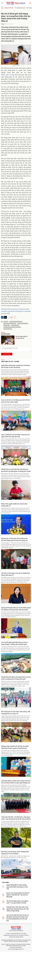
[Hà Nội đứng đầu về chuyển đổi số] (7, 340)
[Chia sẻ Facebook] (2, 317)
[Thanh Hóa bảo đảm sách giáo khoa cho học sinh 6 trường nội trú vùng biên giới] (16, 698)
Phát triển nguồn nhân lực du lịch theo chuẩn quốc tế (14, 505)
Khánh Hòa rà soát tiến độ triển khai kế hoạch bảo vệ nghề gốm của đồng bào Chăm (16, 470)
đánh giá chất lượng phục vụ (16, 321)
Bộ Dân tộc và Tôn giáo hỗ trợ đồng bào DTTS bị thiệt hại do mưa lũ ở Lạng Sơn (14, 539)
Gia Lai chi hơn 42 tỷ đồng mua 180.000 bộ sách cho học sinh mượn (15, 401)
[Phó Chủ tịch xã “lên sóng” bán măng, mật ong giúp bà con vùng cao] (16, 732)
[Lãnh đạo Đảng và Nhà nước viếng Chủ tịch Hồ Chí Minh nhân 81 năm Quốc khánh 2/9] (16, 803)
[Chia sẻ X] (5, 317)
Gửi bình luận (7, 354)
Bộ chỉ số (6, 321)
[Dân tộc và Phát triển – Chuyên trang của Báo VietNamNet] (10, 3)
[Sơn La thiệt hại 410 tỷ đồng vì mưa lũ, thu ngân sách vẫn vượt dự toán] (16, 455)
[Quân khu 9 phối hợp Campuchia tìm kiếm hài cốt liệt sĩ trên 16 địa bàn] (16, 386)
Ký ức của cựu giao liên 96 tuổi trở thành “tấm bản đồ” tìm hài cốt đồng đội (17, 895)
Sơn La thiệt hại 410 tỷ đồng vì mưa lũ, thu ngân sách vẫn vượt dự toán (15, 435)
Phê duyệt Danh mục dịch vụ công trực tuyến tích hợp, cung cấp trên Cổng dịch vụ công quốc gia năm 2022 (16, 311)
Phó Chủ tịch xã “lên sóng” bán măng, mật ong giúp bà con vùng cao (15, 712)
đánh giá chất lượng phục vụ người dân (12, 327)
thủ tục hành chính (8, 328)
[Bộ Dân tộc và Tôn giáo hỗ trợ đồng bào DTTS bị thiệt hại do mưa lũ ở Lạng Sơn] (16, 559)
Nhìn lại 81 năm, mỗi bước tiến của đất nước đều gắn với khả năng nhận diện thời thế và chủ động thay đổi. (15, 856)
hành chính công (15, 325)
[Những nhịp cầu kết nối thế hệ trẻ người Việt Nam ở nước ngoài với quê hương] (16, 767)
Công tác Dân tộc (8, 8)
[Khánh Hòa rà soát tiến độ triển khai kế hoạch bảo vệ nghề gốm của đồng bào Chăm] (16, 490)
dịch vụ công (10, 75)
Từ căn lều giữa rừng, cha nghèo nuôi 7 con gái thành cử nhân (17, 902)
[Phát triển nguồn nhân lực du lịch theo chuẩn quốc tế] (16, 524)
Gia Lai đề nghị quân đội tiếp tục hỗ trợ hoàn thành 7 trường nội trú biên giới (14, 643)
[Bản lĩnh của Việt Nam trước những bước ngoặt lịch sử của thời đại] (16, 869)
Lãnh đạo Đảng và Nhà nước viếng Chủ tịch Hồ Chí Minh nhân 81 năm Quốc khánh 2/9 (16, 782)
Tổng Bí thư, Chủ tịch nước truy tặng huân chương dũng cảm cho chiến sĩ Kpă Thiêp (17, 909)
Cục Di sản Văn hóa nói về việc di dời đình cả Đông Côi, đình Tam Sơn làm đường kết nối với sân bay (17, 918)
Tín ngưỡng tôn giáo (20, 8)
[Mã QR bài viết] (14, 317)
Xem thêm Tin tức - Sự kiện (10, 361)
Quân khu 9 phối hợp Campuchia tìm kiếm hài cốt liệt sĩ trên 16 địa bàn (15, 366)
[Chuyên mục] (2, 3)
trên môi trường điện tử (23, 323)
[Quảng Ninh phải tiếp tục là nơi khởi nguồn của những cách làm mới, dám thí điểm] (16, 628)
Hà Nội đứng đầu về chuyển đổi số (22, 337)
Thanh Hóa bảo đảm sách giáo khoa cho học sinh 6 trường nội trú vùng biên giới (16, 678)
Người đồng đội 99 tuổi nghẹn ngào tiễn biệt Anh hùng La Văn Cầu (17, 887)
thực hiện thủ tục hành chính (10, 323)
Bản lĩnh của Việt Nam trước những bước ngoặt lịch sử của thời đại (15, 853)
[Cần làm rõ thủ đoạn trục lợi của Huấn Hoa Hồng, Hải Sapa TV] (16, 594)
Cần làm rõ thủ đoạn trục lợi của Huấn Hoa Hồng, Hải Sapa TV (15, 574)
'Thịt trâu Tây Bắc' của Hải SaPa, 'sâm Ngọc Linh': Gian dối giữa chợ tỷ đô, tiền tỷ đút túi (16, 818)
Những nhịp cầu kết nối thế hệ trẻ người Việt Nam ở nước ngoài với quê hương (15, 747)
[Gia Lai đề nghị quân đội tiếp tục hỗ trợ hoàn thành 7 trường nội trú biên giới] (16, 663)
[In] (11, 317)
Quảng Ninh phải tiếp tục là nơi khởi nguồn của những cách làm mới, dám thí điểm (16, 609)
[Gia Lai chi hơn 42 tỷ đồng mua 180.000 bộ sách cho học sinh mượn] (16, 421)
